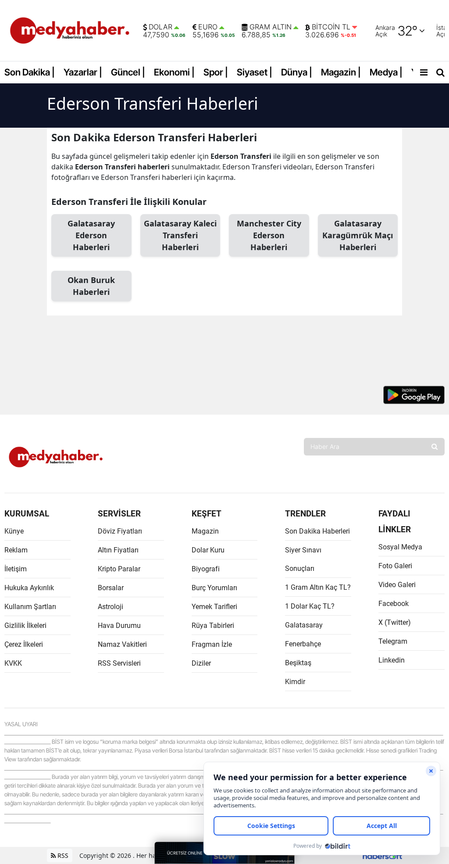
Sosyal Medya (400, 547)
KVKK (13, 663)
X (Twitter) (394, 622)
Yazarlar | (83, 72)
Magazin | (341, 72)
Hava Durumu (119, 625)
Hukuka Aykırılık (29, 588)
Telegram (392, 641)
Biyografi (206, 569)
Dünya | (296, 72)
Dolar (160, 27)
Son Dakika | (29, 72)
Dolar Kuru (208, 550)
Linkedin (391, 660)
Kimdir (295, 682)
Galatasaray (304, 625)
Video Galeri (397, 585)
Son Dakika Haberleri (317, 531)
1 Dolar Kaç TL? (310, 606)
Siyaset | (254, 72)
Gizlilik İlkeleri (25, 625)
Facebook (393, 603)
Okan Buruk (91, 286)
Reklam (16, 550)
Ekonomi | (174, 72)
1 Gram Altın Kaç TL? (318, 587)
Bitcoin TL (331, 27)
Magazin (205, 531)
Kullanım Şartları (30, 606)
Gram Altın (270, 27)
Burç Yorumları (214, 588)
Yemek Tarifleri (214, 606)
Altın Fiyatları (118, 550)
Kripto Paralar (119, 569)
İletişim (15, 569)
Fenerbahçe (303, 644)
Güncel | (128, 72)
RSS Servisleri (119, 663)
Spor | (215, 72)
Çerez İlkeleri (23, 644)
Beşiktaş (298, 663)
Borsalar (111, 588)
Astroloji (110, 606)
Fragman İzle (212, 644)
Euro (207, 27)
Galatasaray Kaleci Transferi (180, 235)
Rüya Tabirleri (213, 625)
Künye (14, 531)
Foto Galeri (395, 566)
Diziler (201, 663)
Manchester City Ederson (269, 235)
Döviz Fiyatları (120, 531)
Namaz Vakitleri (122, 644)
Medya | (386, 72)
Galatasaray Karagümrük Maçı (357, 235)
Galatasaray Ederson (91, 235)
